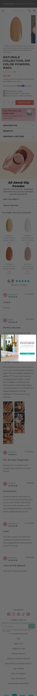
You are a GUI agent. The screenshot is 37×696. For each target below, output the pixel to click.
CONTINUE (27, 353)
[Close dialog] (35, 336)
